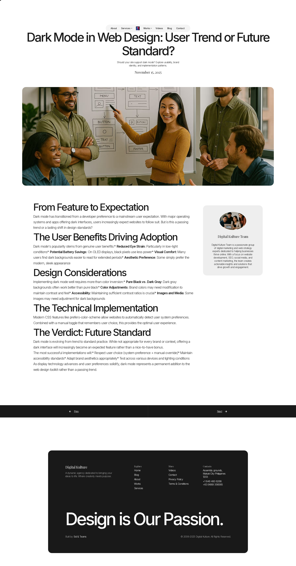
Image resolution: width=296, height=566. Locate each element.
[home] (138, 28)
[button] (126, 28)
